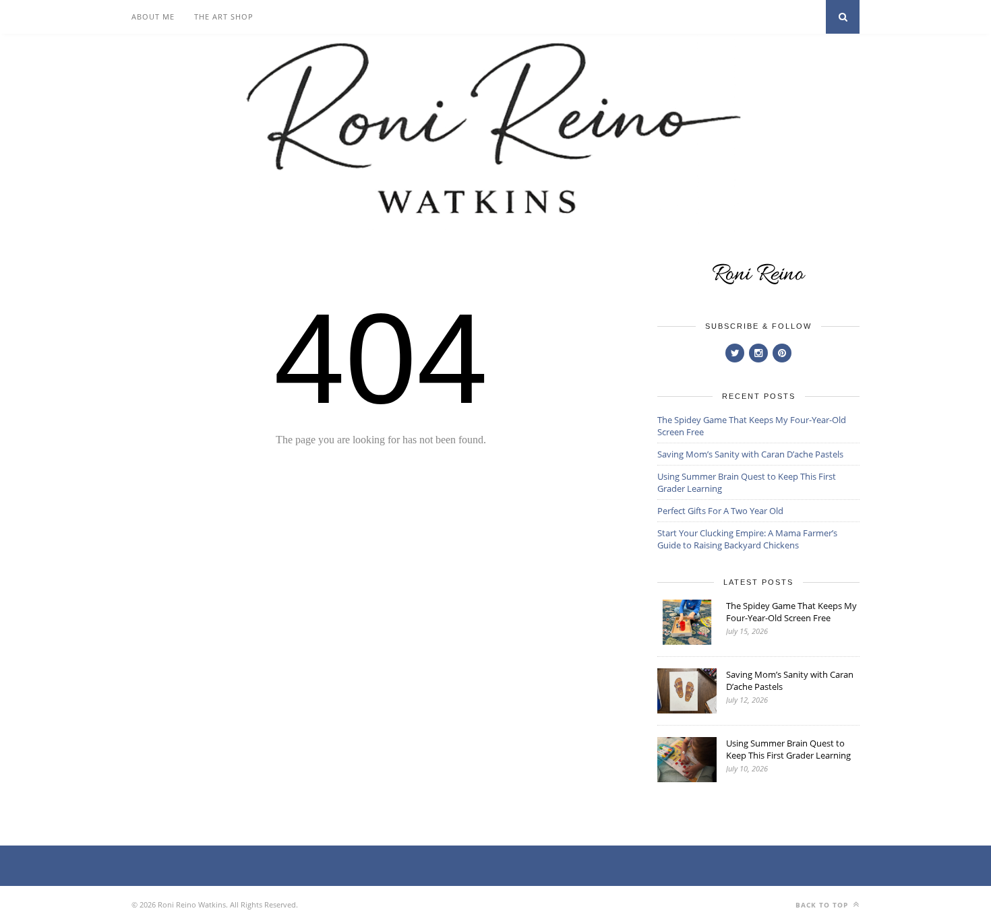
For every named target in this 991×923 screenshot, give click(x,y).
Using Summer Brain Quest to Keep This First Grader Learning (788, 749)
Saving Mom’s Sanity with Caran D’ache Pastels (750, 454)
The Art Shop (223, 16)
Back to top (823, 905)
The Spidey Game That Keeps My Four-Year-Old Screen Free (791, 612)
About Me (153, 16)
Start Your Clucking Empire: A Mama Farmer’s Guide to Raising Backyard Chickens (747, 539)
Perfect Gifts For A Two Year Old (720, 511)
